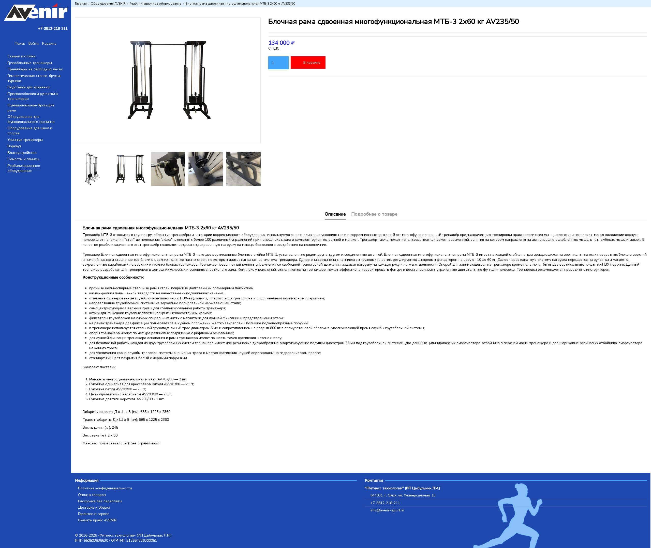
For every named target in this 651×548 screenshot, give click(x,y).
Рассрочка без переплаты (100, 501)
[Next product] (645, 3)
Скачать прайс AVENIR (97, 520)
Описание (335, 214)
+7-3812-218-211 (385, 503)
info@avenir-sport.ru (387, 510)
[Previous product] (640, 3)
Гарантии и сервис (93, 513)
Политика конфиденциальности (105, 488)
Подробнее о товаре (374, 214)
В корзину (311, 62)
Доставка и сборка (94, 507)
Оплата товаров (92, 494)
